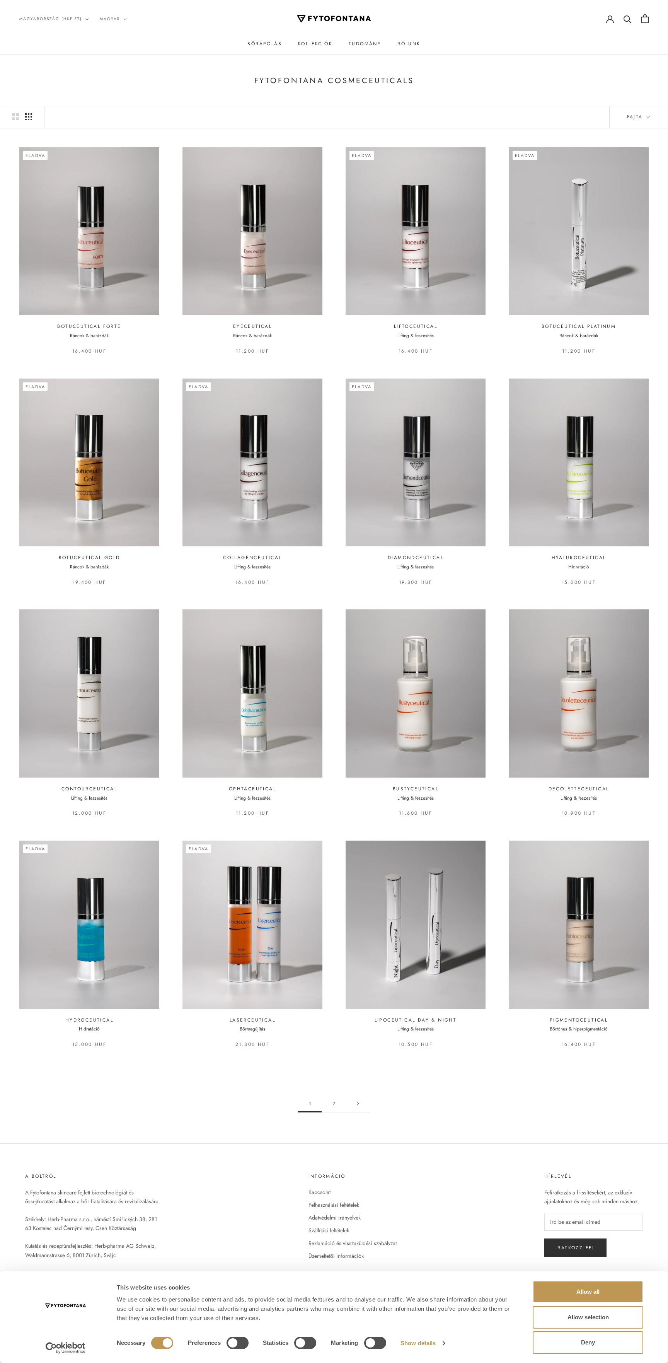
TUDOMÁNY (365, 43)
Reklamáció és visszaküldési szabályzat (352, 1243)
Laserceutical (252, 1020)
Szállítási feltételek (328, 1230)
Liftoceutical (415, 326)
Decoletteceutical (579, 788)
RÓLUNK (408, 43)
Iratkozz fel (575, 1247)
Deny (588, 1342)
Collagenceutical (252, 557)
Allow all (588, 1291)
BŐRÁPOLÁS (264, 43)
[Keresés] (628, 19)
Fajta (636, 116)
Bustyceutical (415, 788)
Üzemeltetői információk (336, 1256)
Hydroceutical (89, 1020)
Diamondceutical (415, 557)
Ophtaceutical (252, 788)
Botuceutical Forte (89, 326)
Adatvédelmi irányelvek (334, 1217)
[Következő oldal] (358, 1103)
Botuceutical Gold (89, 557)
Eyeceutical (252, 326)
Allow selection (588, 1317)
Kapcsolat (319, 1192)
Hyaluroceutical (579, 557)
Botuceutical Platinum (579, 326)
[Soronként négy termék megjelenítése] (28, 116)
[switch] (238, 1343)
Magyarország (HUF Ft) (50, 19)
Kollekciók (315, 43)
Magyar (110, 19)
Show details (418, 1343)
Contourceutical (89, 788)
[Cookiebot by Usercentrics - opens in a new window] (65, 1348)
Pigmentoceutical (579, 1020)
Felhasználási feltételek (333, 1205)
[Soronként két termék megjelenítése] (15, 116)
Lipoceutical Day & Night (416, 1020)
